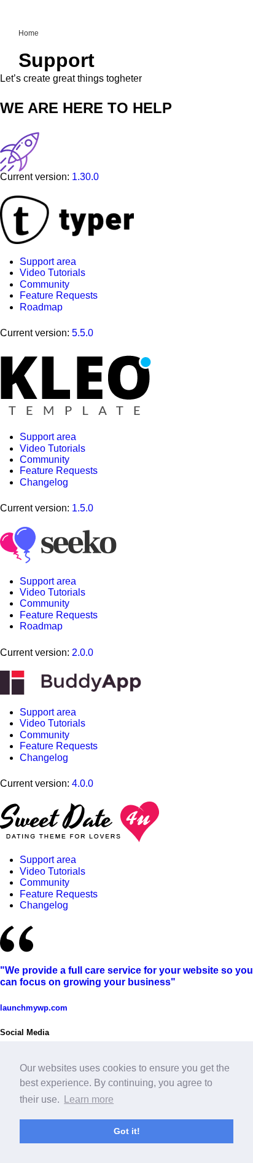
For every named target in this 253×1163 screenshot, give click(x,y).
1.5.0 (82, 508)
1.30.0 (85, 176)
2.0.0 (82, 652)
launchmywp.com (34, 1007)
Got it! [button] (127, 1131)
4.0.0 (82, 783)
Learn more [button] (89, 1099)
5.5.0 (82, 333)
